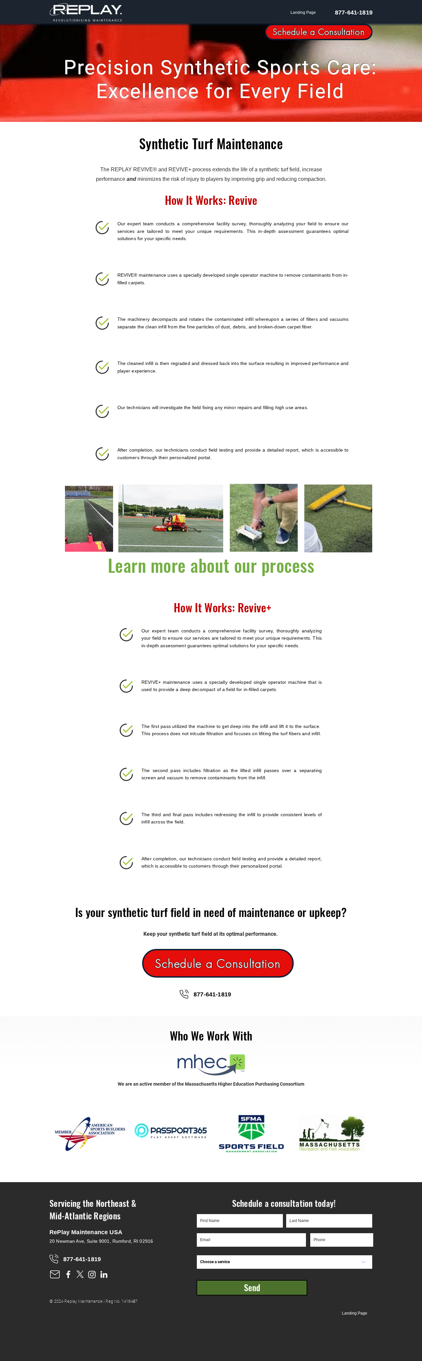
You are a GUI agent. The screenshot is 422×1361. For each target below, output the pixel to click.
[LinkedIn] (104, 1274)
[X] (80, 1274)
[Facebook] (68, 1274)
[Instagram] (92, 1274)
